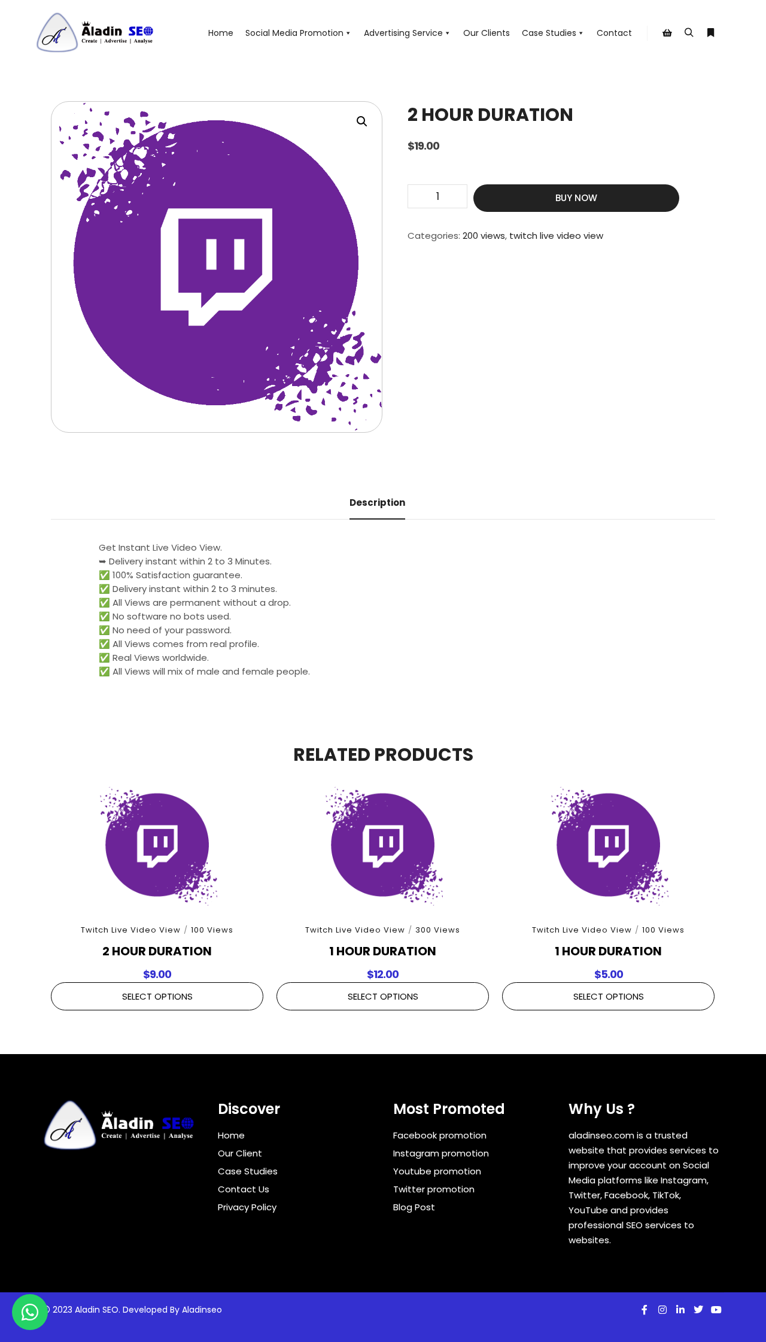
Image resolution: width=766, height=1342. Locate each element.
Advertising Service (403, 33)
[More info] (710, 33)
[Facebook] (644, 1309)
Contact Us (243, 1189)
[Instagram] (662, 1309)
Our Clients (486, 33)
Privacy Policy (247, 1207)
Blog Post (414, 1207)
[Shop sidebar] (667, 33)
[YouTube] (716, 1309)
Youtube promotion (437, 1171)
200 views (484, 235)
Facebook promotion (440, 1135)
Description (377, 502)
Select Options (157, 996)
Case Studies (549, 33)
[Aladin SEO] (96, 33)
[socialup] (119, 1129)
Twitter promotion (434, 1189)
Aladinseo (202, 1310)
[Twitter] (698, 1309)
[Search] (689, 33)
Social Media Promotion (294, 33)
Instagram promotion (441, 1153)
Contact (614, 33)
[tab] (377, 503)
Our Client (240, 1153)
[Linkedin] (680, 1309)
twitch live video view (556, 235)
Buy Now (576, 198)
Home (220, 33)
